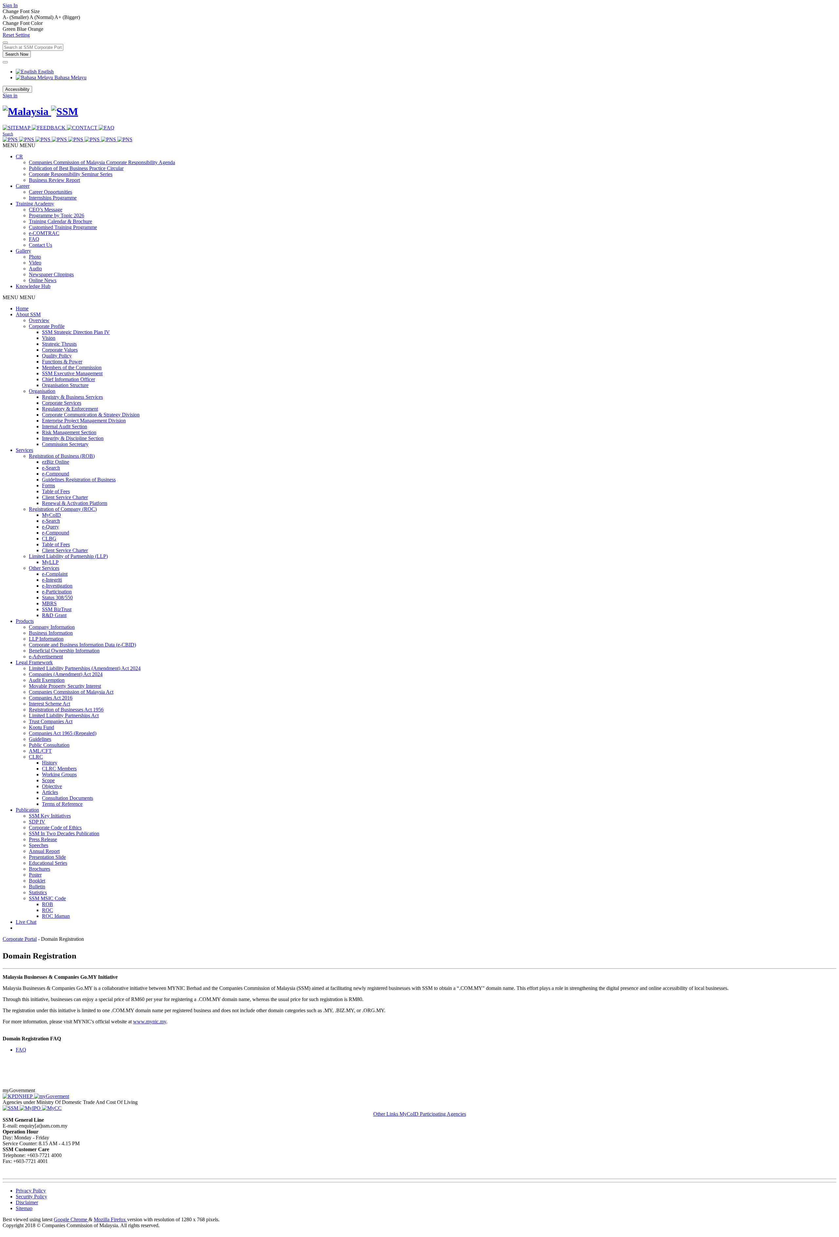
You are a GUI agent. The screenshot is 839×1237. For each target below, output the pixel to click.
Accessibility (17, 89)
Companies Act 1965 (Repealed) (62, 733)
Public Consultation (49, 745)
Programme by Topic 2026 (56, 215)
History (49, 762)
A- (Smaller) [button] (16, 17)
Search (8, 134)
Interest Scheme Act (49, 703)
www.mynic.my (149, 1021)
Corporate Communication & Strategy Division (91, 414)
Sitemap (24, 1208)
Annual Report (44, 851)
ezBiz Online (55, 462)
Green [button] (10, 29)
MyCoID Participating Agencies (433, 1114)
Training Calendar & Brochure (60, 221)
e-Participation (57, 591)
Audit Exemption (47, 680)
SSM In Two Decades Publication (64, 833)
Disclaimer (27, 1202)
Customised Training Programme (63, 227)
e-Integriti (52, 580)
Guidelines (40, 739)
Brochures (39, 869)
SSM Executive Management (72, 373)
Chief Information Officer (68, 379)
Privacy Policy (31, 1190)
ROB (47, 904)
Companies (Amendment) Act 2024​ (66, 674)
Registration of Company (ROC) (63, 509)
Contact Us (40, 245)
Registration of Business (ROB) (62, 456)
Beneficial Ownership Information (64, 650)
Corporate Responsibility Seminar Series (70, 174)
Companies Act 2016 (50, 698)
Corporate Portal (20, 939)
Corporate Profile (47, 326)
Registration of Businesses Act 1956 (66, 709)
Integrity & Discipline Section (73, 438)
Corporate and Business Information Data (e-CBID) (82, 644)
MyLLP (50, 562)
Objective (52, 786)
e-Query (50, 527)
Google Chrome (71, 1219)
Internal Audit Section (64, 426)
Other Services (44, 568)
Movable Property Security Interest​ (65, 686)
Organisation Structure (65, 385)
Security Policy (31, 1196)
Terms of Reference (62, 804)
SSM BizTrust (56, 609)
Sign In (10, 5)
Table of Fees (56, 491)
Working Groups (59, 774)
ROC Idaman (56, 916)
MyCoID (51, 515)
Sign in (10, 95)
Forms (48, 485)
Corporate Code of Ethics (55, 827)
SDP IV (37, 821)
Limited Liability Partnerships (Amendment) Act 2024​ (85, 668)
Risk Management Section (69, 432)
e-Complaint (55, 574)
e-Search (51, 468)
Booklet (37, 880)
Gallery (23, 251)
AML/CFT (40, 751)
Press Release (43, 839)
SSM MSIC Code (47, 898)
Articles (50, 792)
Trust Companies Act (50, 721)
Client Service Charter (65, 497)
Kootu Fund (41, 727)
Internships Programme (53, 198)
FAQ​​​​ (21, 1050)
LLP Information (46, 639)
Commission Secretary (65, 444)
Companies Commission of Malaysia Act (71, 692)
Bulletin (37, 886)
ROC (47, 910)
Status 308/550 (57, 597)
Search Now (16, 54)
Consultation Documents (67, 798)
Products (25, 621)
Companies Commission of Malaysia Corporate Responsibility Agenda (102, 162)
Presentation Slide (47, 857)
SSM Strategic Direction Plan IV (76, 332)
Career (22, 186)
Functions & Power (62, 361)
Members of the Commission (72, 367)
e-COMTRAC (44, 233)
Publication (27, 810)
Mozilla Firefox (110, 1219)
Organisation (42, 391)
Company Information (52, 627)
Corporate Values (60, 350)
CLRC (36, 757)
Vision (48, 338)
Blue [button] (22, 29)
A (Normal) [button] (41, 17)
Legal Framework (34, 662)
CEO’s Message (45, 209)
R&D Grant (54, 615)
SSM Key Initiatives (50, 816)
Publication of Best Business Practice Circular (76, 168)
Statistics (38, 892)
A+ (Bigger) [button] (67, 17)
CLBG (49, 538)
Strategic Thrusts (59, 344)
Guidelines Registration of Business (79, 479)
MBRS (49, 603)
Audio (35, 268)
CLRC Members (59, 768)
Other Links (386, 1114)
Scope (48, 780)
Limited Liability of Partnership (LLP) (68, 556)
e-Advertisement (46, 656)
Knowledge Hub (33, 286)
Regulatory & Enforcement (70, 409)
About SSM (28, 314)
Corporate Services (61, 403)
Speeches (38, 845)
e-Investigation (57, 586)
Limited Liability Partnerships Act (64, 715)
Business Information (51, 633)
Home (22, 308)
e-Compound (55, 473)
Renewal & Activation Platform (74, 503)
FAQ (34, 239)
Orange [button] (35, 29)
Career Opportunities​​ (50, 192)
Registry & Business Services (72, 397)
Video (35, 262)
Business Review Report (54, 180)
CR (19, 156)
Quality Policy (57, 355)
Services (24, 450)
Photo (35, 257)
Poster (35, 875)
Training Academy (35, 203)
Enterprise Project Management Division (84, 420)
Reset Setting (16, 35)
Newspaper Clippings (51, 274)
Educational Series (48, 863)
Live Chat (26, 922)
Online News (42, 280)
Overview (39, 320)
